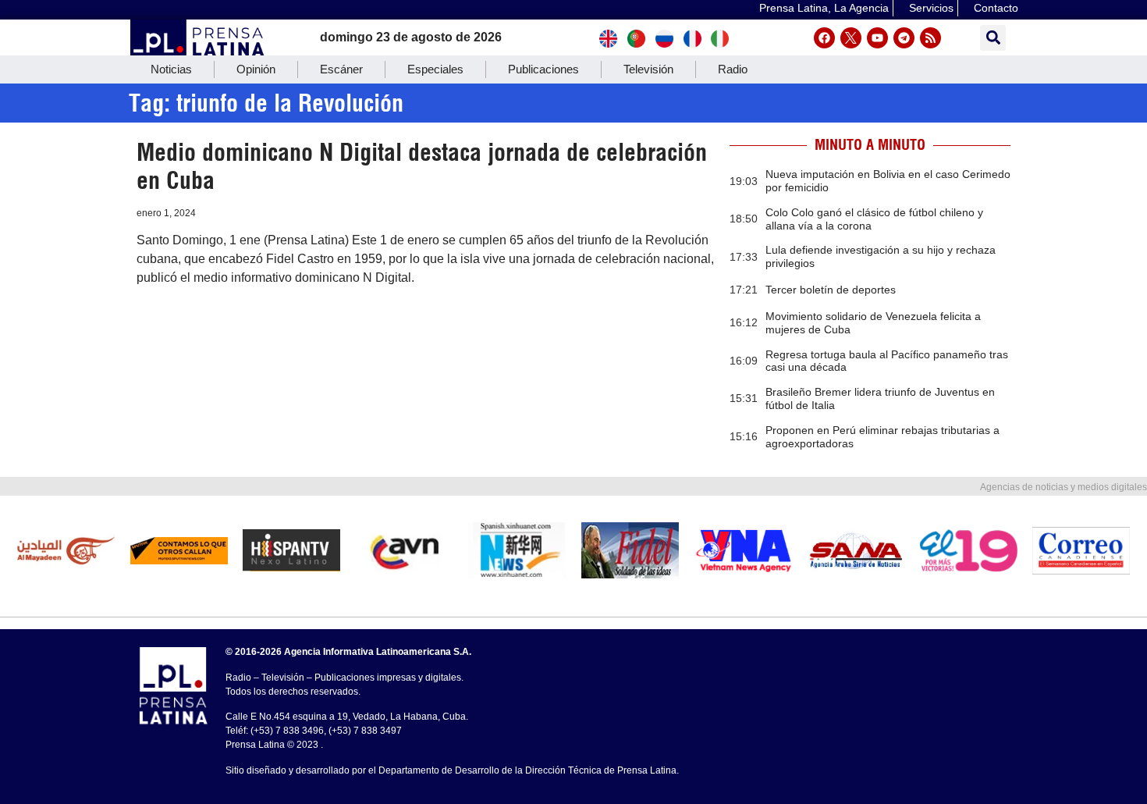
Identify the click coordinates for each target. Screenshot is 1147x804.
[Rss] (930, 37)
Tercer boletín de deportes (830, 289)
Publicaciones (543, 69)
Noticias (171, 69)
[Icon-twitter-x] (850, 37)
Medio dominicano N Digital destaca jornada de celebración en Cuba (422, 166)
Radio (733, 69)
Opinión (255, 69)
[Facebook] (824, 37)
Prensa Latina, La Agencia (824, 8)
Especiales (435, 69)
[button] (993, 38)
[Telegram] (903, 37)
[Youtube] (877, 37)
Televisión (648, 69)
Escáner (341, 69)
